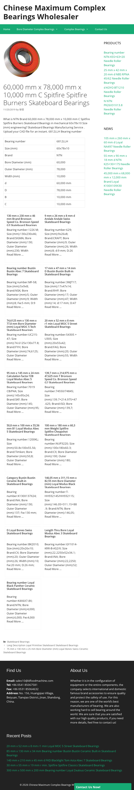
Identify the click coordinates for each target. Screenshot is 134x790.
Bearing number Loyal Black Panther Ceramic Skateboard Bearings (21, 586)
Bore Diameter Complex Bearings (35, 29)
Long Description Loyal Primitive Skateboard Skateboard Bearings (42, 645)
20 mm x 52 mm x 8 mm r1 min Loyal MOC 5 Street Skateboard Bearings (61, 324)
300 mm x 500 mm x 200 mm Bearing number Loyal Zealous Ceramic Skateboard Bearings (64, 770)
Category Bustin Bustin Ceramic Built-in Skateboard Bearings (21, 481)
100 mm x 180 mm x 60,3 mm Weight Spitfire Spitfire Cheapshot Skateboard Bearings (60, 430)
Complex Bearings (74, 29)
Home (6, 29)
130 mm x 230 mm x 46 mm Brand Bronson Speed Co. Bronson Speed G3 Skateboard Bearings (23, 220)
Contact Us (101, 29)
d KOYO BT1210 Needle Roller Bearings (114, 92)
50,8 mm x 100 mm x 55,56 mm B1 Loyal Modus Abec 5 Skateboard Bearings (23, 428)
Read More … (15, 254)
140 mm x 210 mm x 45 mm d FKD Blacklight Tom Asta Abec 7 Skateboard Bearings (59, 760)
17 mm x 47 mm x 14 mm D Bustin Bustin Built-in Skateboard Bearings (60, 271)
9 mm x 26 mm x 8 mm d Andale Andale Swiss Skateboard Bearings (60, 219)
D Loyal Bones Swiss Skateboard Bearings (20, 531)
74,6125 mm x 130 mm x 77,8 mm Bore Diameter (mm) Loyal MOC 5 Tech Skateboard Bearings (22, 325)
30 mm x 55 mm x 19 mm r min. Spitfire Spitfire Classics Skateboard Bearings (56, 765)
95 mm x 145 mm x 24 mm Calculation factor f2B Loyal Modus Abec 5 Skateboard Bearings (23, 377)
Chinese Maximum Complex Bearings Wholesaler (54, 12)
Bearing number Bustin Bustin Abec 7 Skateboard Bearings (23, 271)
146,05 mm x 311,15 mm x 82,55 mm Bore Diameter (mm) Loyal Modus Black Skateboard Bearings (61, 482)
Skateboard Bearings (18, 641)
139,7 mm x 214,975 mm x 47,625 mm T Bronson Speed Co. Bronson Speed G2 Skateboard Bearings (61, 377)
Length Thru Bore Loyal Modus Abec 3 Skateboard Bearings (61, 533)
